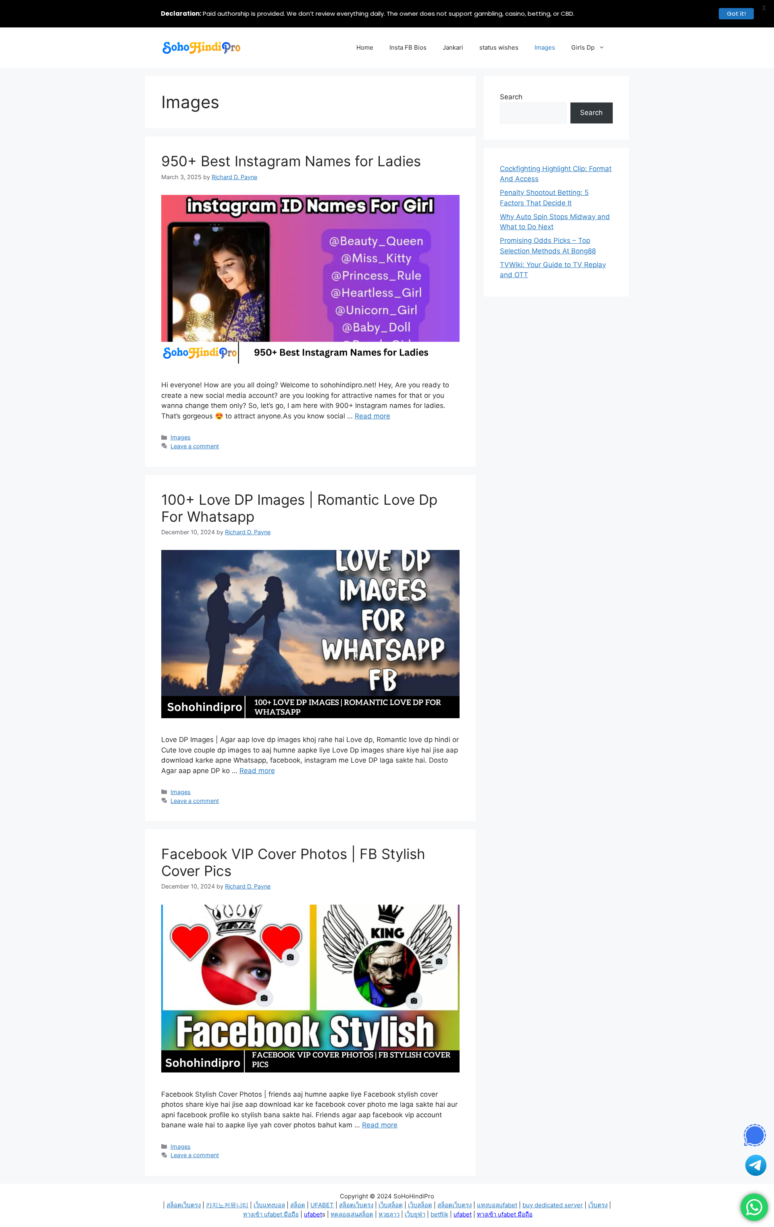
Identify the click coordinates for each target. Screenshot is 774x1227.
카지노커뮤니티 (227, 1205)
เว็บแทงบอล (269, 1205)
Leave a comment (195, 446)
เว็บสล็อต (391, 1205)
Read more (372, 416)
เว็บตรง (598, 1205)
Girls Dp (583, 47)
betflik (439, 1214)
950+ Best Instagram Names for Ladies (291, 161)
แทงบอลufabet (497, 1205)
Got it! (736, 13)
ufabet (313, 1214)
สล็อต (297, 1205)
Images (545, 47)
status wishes (498, 47)
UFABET (322, 1205)
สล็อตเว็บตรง (183, 1205)
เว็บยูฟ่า (415, 1214)
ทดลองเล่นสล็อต (352, 1214)
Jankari (453, 47)
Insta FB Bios (408, 47)
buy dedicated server (552, 1205)
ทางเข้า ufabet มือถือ (271, 1214)
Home (364, 47)
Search (511, 97)
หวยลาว (389, 1214)
